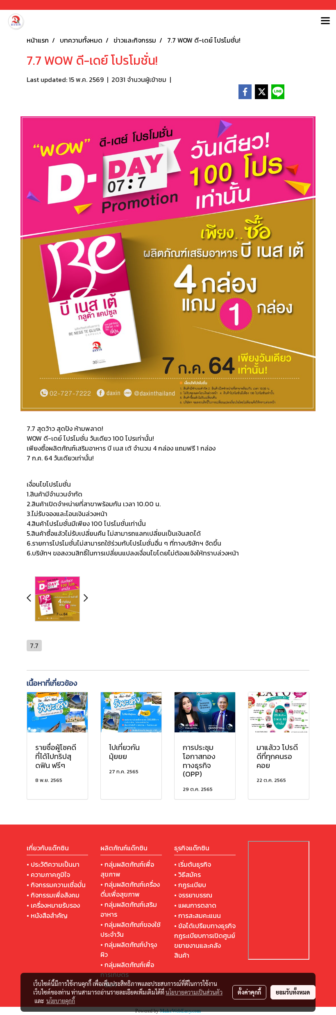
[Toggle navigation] (325, 21)
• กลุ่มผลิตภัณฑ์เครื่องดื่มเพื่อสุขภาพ (130, 889)
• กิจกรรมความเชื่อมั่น (56, 885)
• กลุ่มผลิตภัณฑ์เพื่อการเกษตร (127, 969)
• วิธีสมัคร (187, 874)
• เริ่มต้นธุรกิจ (192, 864)
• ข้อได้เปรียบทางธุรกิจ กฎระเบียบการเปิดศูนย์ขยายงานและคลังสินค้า (205, 940)
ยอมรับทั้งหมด (293, 992)
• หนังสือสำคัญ (47, 915)
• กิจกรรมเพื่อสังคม (53, 895)
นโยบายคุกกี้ (60, 1000)
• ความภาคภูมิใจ (48, 874)
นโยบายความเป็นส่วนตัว (194, 992)
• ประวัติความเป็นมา (53, 864)
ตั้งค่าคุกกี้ (249, 992)
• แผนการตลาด (195, 905)
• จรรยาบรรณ (193, 895)
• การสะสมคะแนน (197, 915)
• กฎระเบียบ (190, 885)
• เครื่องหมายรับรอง (53, 905)
